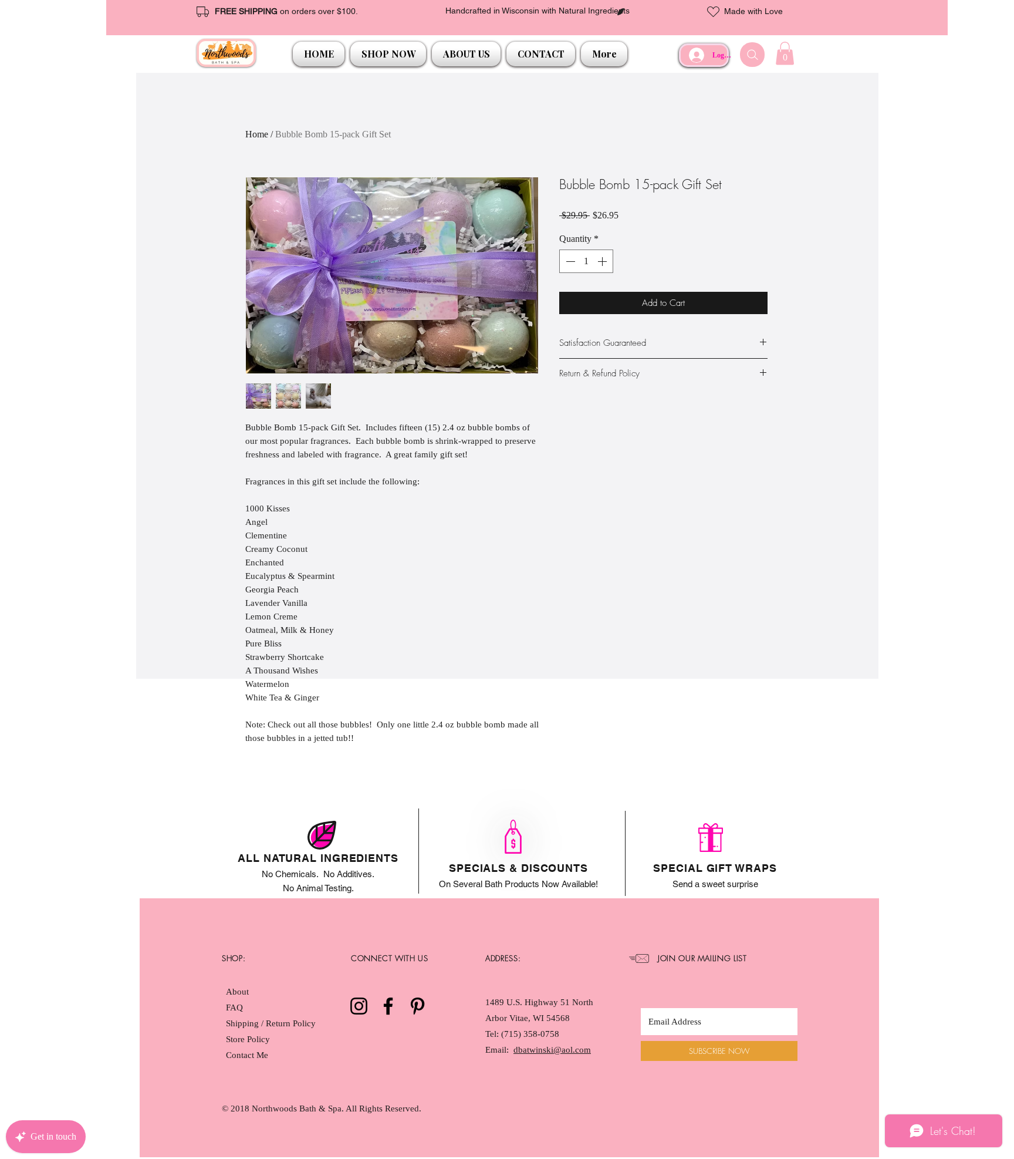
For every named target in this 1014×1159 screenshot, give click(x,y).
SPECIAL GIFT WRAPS (714, 868)
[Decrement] (569, 261)
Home (256, 134)
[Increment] (603, 261)
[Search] (752, 54)
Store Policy (248, 1039)
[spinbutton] (586, 261)
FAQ (234, 1007)
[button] (388, 54)
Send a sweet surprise (715, 884)
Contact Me (247, 1055)
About (237, 991)
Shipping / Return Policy (272, 1023)
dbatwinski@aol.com (552, 1049)
